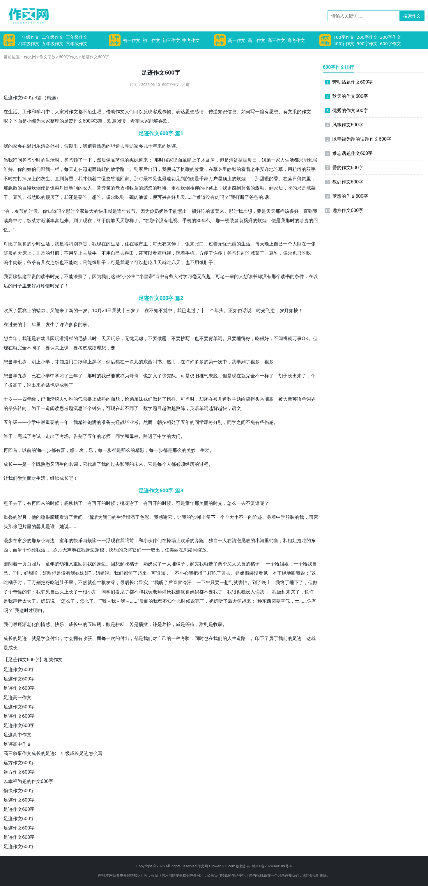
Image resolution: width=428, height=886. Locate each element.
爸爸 (26, 160)
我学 (236, 361)
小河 (45, 540)
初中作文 (114, 40)
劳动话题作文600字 (349, 82)
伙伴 (152, 540)
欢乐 (185, 540)
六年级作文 (77, 43)
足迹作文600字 (19, 669)
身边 (90, 550)
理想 (101, 347)
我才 (82, 178)
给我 (307, 563)
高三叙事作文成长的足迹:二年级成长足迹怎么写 (52, 753)
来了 (64, 310)
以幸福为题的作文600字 (28, 781)
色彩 (144, 517)
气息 (82, 399)
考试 (82, 347)
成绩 (92, 347)
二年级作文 (52, 37)
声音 (17, 601)
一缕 (224, 220)
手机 (187, 220)
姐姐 (292, 540)
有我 (70, 573)
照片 (22, 526)
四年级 (29, 399)
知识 (222, 111)
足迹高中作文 (17, 734)
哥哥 (134, 375)
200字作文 (367, 37)
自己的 (164, 638)
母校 (134, 436)
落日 (292, 178)
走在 (78, 169)
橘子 (134, 563)
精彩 (139, 450)
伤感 (269, 422)
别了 (82, 436)
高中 (12, 220)
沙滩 (196, 517)
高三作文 (276, 40)
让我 (8, 478)
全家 (79, 211)
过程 (203, 464)
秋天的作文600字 (347, 96)
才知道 (62, 361)
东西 (148, 361)
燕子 (8, 503)
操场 (171, 540)
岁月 (284, 310)
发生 (50, 324)
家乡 (17, 146)
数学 (231, 399)
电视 (173, 220)
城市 (138, 243)
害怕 (242, 582)
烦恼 (92, 540)
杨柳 (68, 503)
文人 (124, 111)
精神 (82, 422)
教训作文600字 (344, 181)
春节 (19, 211)
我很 (231, 591)
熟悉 (101, 146)
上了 (196, 160)
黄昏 (68, 178)
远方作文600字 (19, 762)
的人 (238, 276)
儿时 (92, 338)
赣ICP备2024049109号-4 (272, 866)
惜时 (50, 285)
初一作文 (131, 40)
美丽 (203, 503)
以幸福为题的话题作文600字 (358, 139)
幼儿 (45, 338)
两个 (222, 563)
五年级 (10, 422)
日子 (17, 285)
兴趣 (206, 276)
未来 (138, 464)
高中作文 (219, 40)
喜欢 (163, 121)
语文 (236, 408)
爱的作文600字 (344, 167)
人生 (284, 160)
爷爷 (31, 262)
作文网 (30, 56)
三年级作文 (77, 37)
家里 (173, 160)
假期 (68, 146)
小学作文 (9, 40)
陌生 (92, 111)
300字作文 (390, 37)
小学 (45, 361)
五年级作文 (52, 43)
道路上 (243, 638)
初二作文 (151, 40)
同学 (199, 422)
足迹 (186, 84)
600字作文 (390, 43)
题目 (157, 408)
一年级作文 (28, 37)
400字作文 (343, 43)
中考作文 (191, 40)
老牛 (255, 169)
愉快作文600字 (19, 790)
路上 (124, 169)
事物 (166, 111)
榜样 (171, 399)
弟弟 (134, 399)
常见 (152, 178)
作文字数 (325, 40)
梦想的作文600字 (347, 196)
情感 (45, 624)
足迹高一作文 (17, 697)
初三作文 (171, 40)
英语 (297, 399)
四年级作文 (28, 43)
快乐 (103, 211)
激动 (259, 188)
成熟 (64, 385)
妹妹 (143, 399)
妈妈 (194, 591)
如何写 (248, 111)
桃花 (124, 503)
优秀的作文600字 (347, 110)
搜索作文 (412, 16)
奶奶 (159, 211)
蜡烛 (40, 310)
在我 (120, 540)
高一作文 (236, 40)
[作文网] (26, 15)
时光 (54, 276)
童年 (189, 503)
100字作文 (343, 37)
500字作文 (367, 43)
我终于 (282, 582)
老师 (106, 436)
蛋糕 (22, 310)
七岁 (22, 361)
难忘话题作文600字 (349, 153)
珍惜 (17, 276)
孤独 (241, 591)
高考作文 (296, 40)
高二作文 (256, 40)
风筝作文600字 (344, 124)
